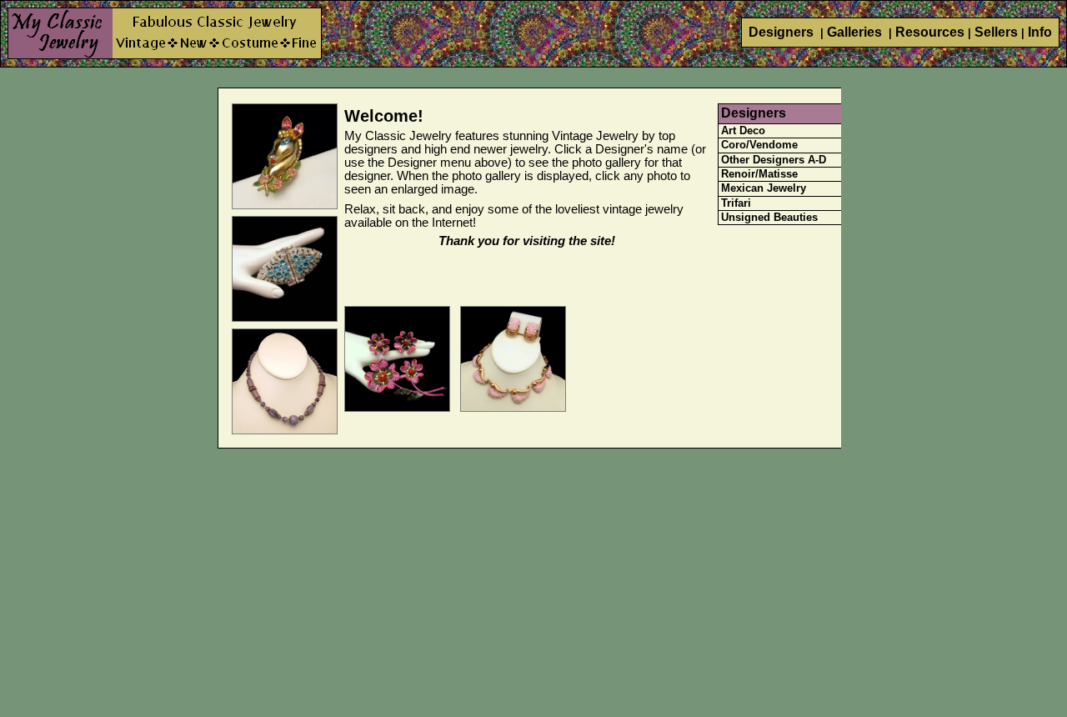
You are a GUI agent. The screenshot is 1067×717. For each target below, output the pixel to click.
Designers (783, 32)
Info (1040, 32)
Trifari (736, 203)
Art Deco (743, 130)
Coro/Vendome (759, 144)
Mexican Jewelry (763, 188)
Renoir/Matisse (759, 174)
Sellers (996, 32)
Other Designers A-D (773, 159)
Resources (929, 32)
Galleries (856, 32)
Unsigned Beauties (769, 217)
